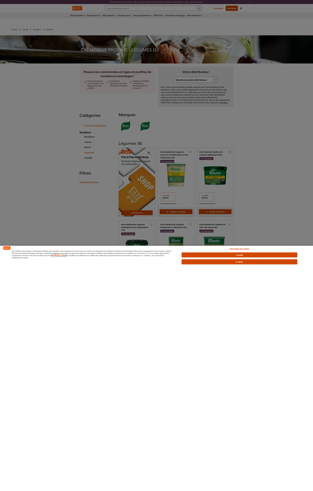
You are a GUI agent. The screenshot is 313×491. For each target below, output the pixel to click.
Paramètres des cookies (239, 249)
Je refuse (239, 262)
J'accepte (239, 255)
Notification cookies (59, 255)
